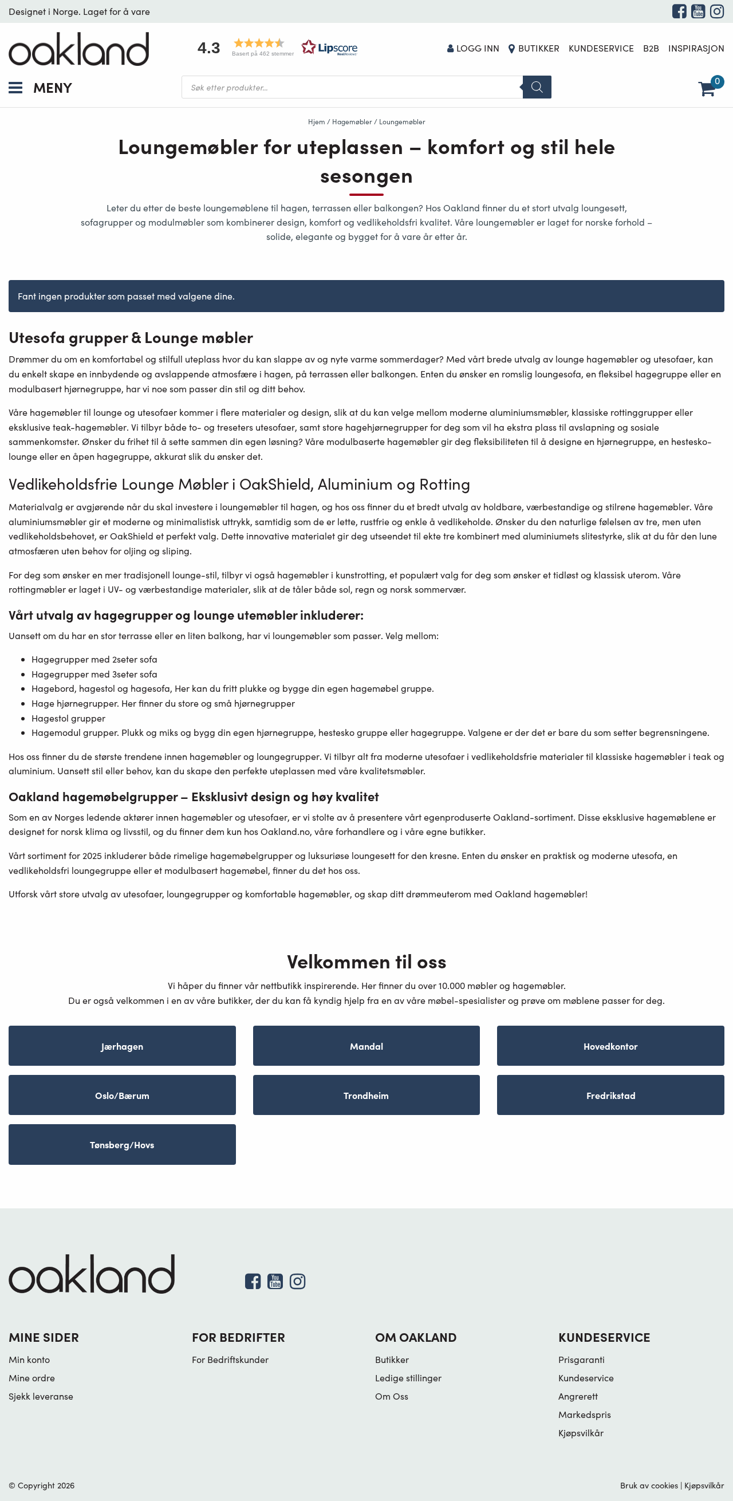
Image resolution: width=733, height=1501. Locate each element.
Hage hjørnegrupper (74, 703)
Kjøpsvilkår (581, 1433)
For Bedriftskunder (230, 1359)
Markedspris (584, 1414)
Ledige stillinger (408, 1378)
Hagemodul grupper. (75, 732)
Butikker (538, 48)
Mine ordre (32, 1378)
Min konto (29, 1359)
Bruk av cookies (649, 1485)
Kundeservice (601, 48)
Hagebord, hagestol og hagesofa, (101, 688)
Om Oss (391, 1396)
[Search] (537, 87)
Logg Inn (477, 48)
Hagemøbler (352, 121)
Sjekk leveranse (41, 1396)
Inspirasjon (696, 48)
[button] (274, 47)
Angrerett (578, 1396)
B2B (651, 48)
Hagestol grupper (68, 718)
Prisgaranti (581, 1359)
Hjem (316, 121)
